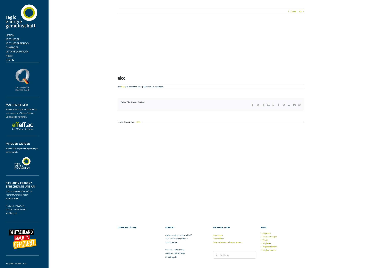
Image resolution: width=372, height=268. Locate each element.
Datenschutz (218, 238)
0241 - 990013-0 (17, 205)
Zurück (293, 11)
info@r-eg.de (11, 213)
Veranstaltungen (269, 236)
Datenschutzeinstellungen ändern (227, 242)
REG (123, 86)
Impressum (218, 234)
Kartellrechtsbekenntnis (16, 263)
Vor (300, 11)
